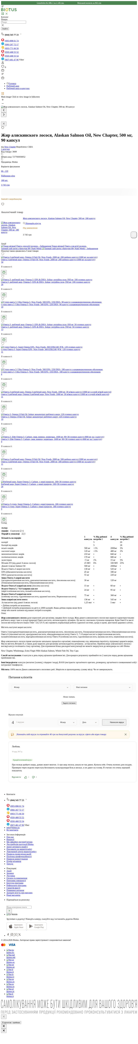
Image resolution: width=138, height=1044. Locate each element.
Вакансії (10, 839)
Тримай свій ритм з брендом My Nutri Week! (21, 248)
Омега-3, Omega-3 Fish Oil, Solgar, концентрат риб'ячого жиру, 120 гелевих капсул (39, 417)
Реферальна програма (16, 885)
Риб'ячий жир (12, 86)
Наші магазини (13, 895)
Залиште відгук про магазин (19, 893)
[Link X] (19, 935)
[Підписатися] (9, 911)
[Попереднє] (3, 110)
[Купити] (134, 234)
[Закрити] (3, 1017)
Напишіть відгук (33, 223)
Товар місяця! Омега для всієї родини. (69, 246)
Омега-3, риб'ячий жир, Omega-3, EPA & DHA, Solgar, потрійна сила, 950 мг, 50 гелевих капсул (45, 327)
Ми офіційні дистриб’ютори (19, 842)
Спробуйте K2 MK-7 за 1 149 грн (50, 3)
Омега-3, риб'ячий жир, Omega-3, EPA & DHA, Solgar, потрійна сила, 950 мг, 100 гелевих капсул (45, 282)
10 (2, 307)
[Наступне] (3, 115)
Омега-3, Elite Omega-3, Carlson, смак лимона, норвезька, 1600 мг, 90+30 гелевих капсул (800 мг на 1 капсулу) (51, 439)
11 (2, 352)
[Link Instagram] (12, 935)
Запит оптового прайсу (17, 847)
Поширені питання (15, 890)
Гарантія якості (13, 888)
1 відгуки (5, 149)
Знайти (5, 29)
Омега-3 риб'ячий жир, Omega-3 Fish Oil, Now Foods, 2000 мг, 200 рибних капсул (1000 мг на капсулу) (48, 259)
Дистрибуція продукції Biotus (20, 844)
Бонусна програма (14, 883)
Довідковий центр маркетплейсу (21, 851)
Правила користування (17, 859)
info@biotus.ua (13, 827)
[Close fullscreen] (3, 124)
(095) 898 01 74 (12, 41)
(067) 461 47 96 (12, 60)
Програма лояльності (16, 880)
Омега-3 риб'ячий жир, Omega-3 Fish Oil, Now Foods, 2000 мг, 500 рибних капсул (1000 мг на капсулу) (48, 462)
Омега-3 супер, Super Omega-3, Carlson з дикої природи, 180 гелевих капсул (36, 506)
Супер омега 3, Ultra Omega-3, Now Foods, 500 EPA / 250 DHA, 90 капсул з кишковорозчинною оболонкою (50, 304)
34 (2, 262)
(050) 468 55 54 (12, 56)
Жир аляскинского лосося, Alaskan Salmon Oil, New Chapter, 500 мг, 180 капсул (59, 218)
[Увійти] (2, 63)
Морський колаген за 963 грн (89, 3)
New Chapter (10, 147)
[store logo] (9, 10)
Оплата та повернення (16, 878)
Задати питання (69, 703)
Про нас (10, 837)
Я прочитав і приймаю (11, 1023)
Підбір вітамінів (13, 861)
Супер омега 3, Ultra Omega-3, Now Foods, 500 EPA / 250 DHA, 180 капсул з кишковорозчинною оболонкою (51, 372)
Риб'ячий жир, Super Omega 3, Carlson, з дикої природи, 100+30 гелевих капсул (37, 484)
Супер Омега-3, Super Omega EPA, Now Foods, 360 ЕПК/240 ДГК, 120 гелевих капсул (40, 349)
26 (2, 284)
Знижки (10, 873)
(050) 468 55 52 (12, 52)
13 (2, 329)
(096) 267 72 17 (12, 44)
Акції (8, 871)
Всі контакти (12, 830)
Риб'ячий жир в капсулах (18, 88)
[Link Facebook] (8, 935)
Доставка (10, 876)
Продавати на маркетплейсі (19, 849)
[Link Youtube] (16, 935)
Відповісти (16, 777)
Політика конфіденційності (19, 856)
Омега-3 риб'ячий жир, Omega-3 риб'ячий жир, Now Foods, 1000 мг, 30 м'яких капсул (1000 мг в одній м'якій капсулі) (55, 394)
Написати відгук (116, 722)
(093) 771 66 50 (12, 48)
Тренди (9, 864)
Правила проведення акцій (18, 854)
